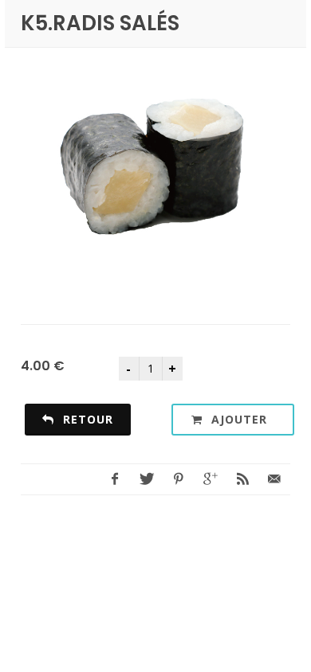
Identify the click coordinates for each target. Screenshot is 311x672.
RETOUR (86, 419)
